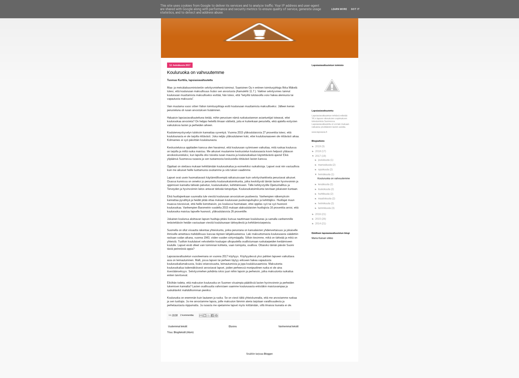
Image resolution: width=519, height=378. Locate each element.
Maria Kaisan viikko (322, 238)
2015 (318, 218)
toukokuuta (324, 189)
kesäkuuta (324, 184)
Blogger (268, 353)
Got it (355, 9)
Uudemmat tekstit (177, 326)
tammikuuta (324, 208)
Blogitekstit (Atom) (184, 332)
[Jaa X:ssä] (209, 315)
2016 (318, 214)
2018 (318, 151)
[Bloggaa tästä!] (205, 315)
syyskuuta (324, 169)
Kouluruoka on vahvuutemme (195, 72)
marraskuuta (325, 164)
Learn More (339, 9)
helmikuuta (324, 203)
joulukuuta (324, 160)
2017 (318, 155)
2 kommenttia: (187, 315)
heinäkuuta (324, 174)
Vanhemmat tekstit (288, 326)
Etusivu (233, 326)
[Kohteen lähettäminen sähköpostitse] (201, 315)
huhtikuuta (324, 193)
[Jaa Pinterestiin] (216, 315)
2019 (318, 146)
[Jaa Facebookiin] (212, 315)
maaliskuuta (325, 198)
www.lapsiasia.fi (319, 132)
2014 (318, 223)
